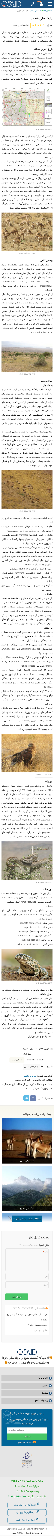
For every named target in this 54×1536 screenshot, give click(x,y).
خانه (50, 10)
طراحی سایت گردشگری (33, 1533)
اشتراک (27, 1437)
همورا (14, 1533)
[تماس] (32, 4)
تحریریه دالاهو (30, 1076)
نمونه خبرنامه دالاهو (25, 1442)
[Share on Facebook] (33, 1098)
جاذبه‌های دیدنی (36, 10)
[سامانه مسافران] (41, 4)
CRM (19, 1533)
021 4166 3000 (18, 1497)
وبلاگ (45, 10)
